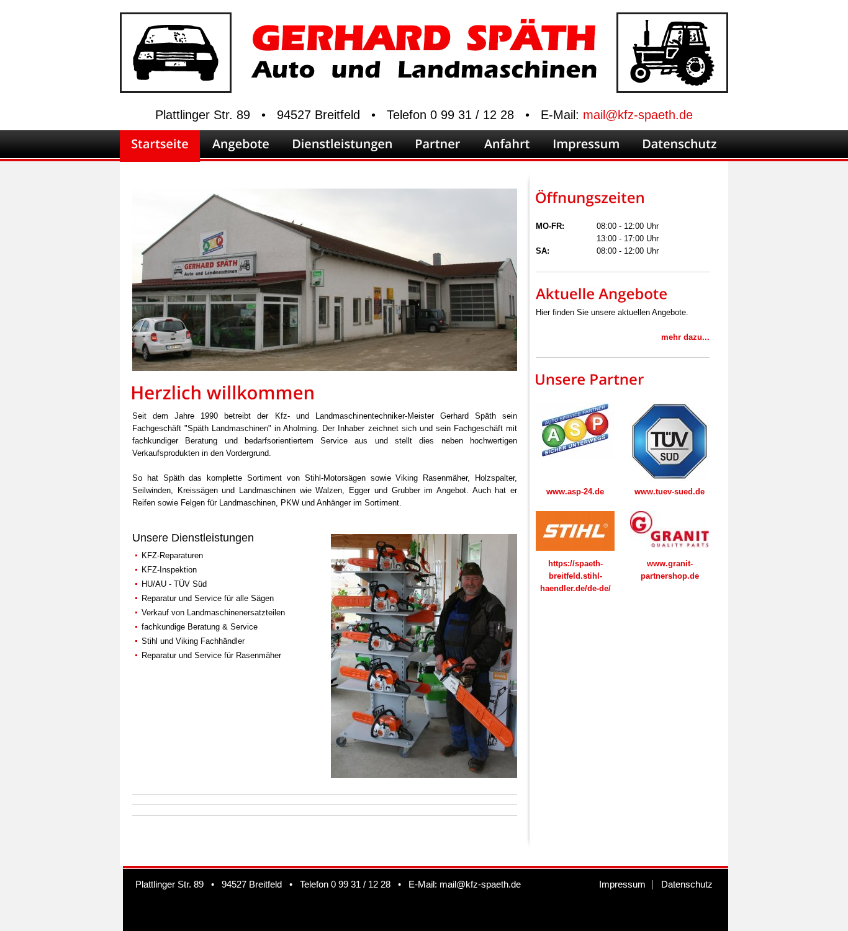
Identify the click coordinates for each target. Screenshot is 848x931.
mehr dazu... (685, 337)
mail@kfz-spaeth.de (638, 115)
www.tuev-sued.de (669, 491)
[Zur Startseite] (424, 71)
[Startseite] (160, 146)
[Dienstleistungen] (342, 146)
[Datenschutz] (679, 146)
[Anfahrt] (506, 146)
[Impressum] (586, 146)
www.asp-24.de (575, 491)
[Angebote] (241, 146)
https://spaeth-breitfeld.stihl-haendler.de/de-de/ (575, 576)
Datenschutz (687, 884)
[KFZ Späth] (424, 773)
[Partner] (438, 146)
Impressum (622, 884)
